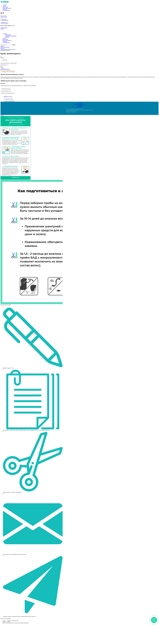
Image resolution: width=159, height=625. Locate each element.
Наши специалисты (7, 8)
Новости (7, 37)
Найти (14, 44)
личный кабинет (4, 27)
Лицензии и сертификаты (10, 35)
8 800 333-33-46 (3, 17)
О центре (5, 4)
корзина (2, 28)
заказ (9, 368)
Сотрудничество (6, 10)
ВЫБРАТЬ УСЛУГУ (8, 96)
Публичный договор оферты (70, 111)
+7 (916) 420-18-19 (4, 23)
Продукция (5, 7)
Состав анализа (11, 71)
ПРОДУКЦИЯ (79, 106)
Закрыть (2, 115)
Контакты (5, 9)
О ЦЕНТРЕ (79, 103)
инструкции (18, 492)
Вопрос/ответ (8, 34)
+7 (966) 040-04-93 (4, 20)
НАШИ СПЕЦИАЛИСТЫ (79, 104)
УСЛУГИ (80, 105)
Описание (4, 71)
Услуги (4, 5)
